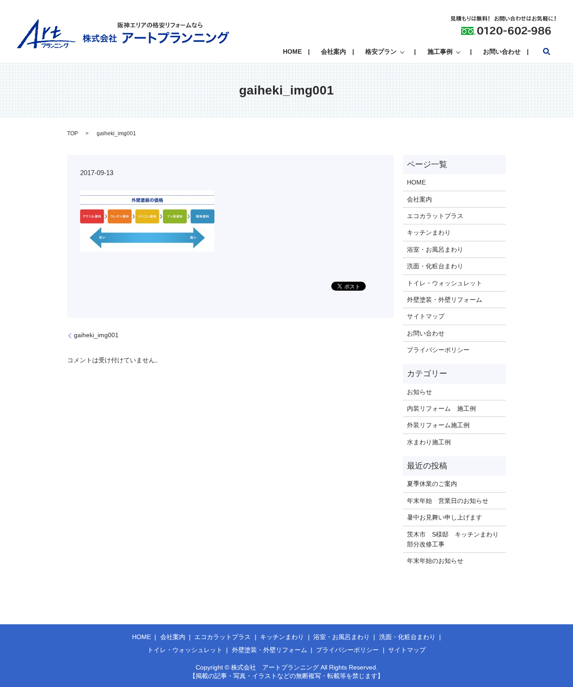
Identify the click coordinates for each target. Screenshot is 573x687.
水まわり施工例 (429, 442)
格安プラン (381, 51)
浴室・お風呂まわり (435, 249)
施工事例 (440, 51)
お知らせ (419, 391)
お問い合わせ (502, 51)
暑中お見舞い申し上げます (444, 517)
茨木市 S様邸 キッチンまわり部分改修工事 (453, 539)
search (546, 51)
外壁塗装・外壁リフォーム (444, 299)
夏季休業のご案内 (432, 483)
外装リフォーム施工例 (438, 425)
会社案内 (333, 51)
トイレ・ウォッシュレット (444, 283)
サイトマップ (426, 316)
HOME (292, 51)
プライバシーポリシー (438, 349)
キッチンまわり (429, 232)
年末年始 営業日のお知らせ (447, 500)
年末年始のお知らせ (435, 560)
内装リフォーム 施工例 (441, 408)
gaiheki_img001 (96, 335)
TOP (72, 133)
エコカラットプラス (435, 215)
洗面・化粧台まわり (435, 266)
